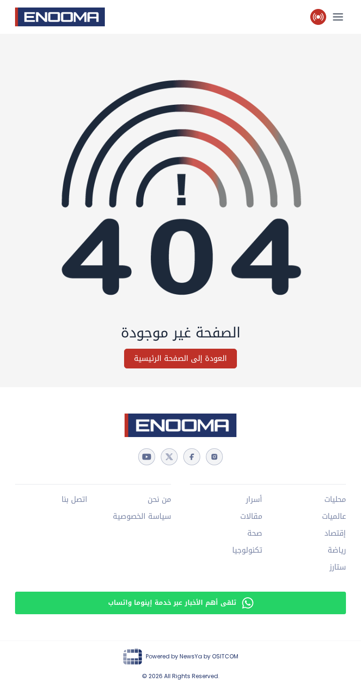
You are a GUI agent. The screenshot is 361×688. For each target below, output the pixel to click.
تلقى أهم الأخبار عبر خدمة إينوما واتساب (172, 602)
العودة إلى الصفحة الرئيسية (180, 358)
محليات (335, 499)
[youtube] (146, 456)
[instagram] (214, 456)
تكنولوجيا (247, 550)
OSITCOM (225, 656)
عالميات (334, 516)
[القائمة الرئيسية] (338, 17)
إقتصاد (335, 533)
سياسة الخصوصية (142, 516)
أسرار (254, 499)
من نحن (159, 499)
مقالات (251, 516)
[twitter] (169, 456)
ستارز (338, 567)
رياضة (337, 550)
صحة (254, 533)
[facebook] (191, 456)
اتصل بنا (74, 499)
